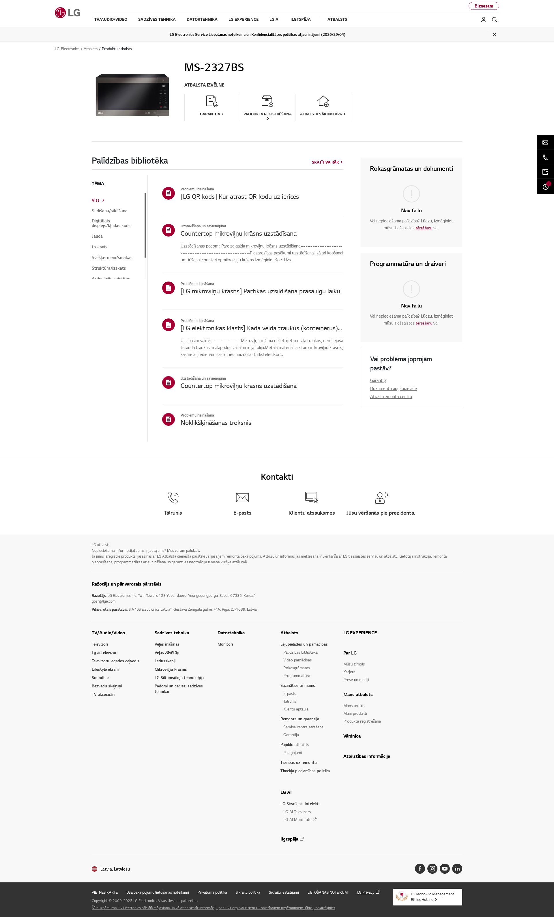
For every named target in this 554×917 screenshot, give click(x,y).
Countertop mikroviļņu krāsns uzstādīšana (239, 233)
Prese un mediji (356, 679)
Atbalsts (289, 632)
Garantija (378, 380)
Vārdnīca (352, 736)
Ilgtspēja (289, 839)
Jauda (97, 236)
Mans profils (353, 705)
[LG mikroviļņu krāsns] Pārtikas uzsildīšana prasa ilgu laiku (260, 290)
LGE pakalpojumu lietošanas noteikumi (157, 892)
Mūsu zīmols (354, 664)
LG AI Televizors (297, 811)
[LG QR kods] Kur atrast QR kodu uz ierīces (240, 196)
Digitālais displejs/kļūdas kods (111, 223)
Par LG (350, 653)
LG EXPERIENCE (360, 632)
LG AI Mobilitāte (297, 819)
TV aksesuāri (103, 694)
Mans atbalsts (358, 694)
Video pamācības (297, 660)
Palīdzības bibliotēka (300, 652)
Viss (96, 200)
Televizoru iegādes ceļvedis (115, 660)
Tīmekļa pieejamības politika (305, 770)
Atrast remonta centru (391, 396)
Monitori (225, 644)
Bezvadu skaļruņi (107, 686)
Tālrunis (289, 701)
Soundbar (100, 677)
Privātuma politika (212, 892)
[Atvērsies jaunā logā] (420, 869)
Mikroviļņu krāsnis (171, 669)
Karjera (349, 671)
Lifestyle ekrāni (105, 669)
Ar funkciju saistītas (111, 279)
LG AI (286, 792)
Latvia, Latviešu (115, 869)
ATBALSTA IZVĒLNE (204, 85)
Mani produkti (355, 713)
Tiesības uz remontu (298, 762)
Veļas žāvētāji (167, 652)
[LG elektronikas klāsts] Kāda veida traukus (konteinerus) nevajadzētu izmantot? (262, 327)
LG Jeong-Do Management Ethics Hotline (432, 896)
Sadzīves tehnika (172, 632)
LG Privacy (365, 892)
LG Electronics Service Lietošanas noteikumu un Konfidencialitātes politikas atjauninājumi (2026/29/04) (257, 34)
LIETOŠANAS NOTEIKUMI (328, 892)
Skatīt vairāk (325, 162)
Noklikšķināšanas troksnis (216, 422)
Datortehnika (231, 632)
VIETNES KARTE (105, 892)
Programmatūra (296, 675)
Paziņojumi (292, 752)
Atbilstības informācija (366, 756)
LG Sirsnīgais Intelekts (300, 803)
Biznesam (484, 6)
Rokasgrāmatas (296, 667)
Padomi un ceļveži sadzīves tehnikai (179, 688)
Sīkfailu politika (248, 892)
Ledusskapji (165, 660)
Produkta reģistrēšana (362, 721)
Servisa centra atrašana (303, 727)
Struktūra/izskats (109, 268)
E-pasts (289, 693)
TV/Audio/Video (108, 632)
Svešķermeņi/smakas (112, 257)
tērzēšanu (424, 227)
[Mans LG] (483, 19)
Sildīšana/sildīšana (110, 211)
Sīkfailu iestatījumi (284, 892)
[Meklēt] (494, 19)
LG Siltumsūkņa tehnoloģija (179, 677)
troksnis (99, 247)
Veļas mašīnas (167, 644)
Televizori (100, 644)
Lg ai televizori (104, 652)
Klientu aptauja (295, 709)
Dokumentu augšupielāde (393, 388)
